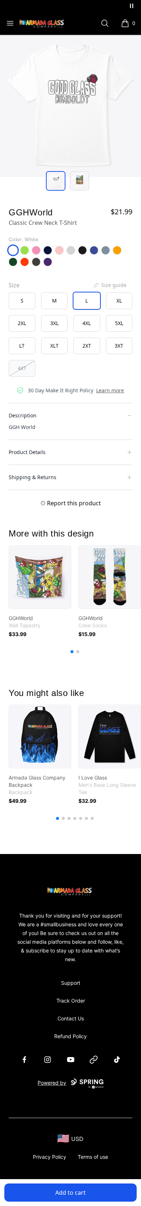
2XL (22, 323)
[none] (110, 285)
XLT (54, 345)
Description (23, 415)
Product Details (27, 452)
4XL (86, 323)
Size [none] (14, 285)
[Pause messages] (131, 5)
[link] (40, 577)
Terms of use (93, 1157)
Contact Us (70, 1018)
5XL (119, 323)
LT (22, 345)
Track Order (70, 1000)
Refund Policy (70, 1036)
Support (70, 983)
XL (119, 300)
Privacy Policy (49, 1157)
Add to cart (70, 1193)
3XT (119, 345)
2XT (86, 345)
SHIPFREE (49, 5)
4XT (22, 368)
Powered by (52, 1083)
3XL (54, 323)
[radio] (22, 300)
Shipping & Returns (32, 477)
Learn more (110, 390)
